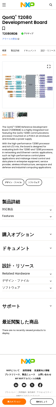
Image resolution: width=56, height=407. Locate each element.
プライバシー (10, 392)
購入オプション (14, 401)
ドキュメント (30, 50)
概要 (4, 50)
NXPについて (13, 370)
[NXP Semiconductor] (27, 4)
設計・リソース (48, 50)
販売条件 (31, 392)
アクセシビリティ (44, 392)
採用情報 (27, 370)
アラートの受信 (9, 38)
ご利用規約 (21, 392)
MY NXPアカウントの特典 (28, 378)
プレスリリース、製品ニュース (20, 374)
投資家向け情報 (42, 370)
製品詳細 (15, 50)
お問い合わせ (44, 374)
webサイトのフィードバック (28, 395)
